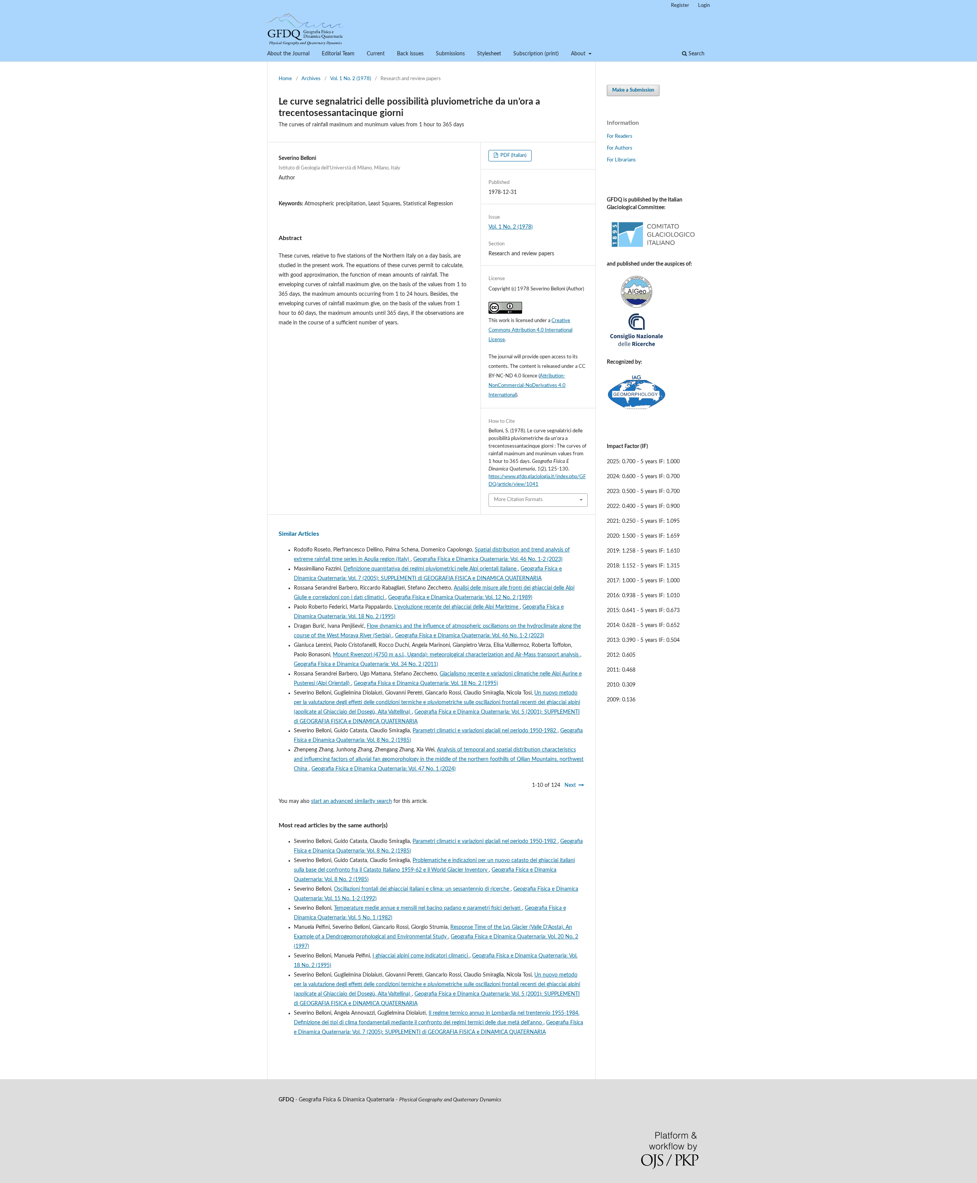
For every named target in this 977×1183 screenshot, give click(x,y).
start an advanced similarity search (351, 801)
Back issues (410, 53)
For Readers (619, 136)
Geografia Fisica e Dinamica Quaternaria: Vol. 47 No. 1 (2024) (383, 769)
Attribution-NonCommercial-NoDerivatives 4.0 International (527, 386)
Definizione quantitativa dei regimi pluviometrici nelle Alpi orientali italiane (430, 569)
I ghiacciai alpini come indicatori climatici (420, 956)
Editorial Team (338, 53)
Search (696, 53)
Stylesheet (489, 53)
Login (704, 5)
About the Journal (288, 53)
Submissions (450, 53)
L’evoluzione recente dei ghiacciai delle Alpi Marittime (457, 607)
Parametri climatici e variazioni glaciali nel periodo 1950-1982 (485, 730)
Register (680, 5)
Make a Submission (633, 90)
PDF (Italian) (512, 155)
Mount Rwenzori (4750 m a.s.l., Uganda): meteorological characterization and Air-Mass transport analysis (456, 655)
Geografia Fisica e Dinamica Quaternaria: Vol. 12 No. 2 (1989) (460, 597)
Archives (311, 78)
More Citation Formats (518, 499)
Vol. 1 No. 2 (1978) (350, 78)
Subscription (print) (536, 53)
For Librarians (621, 160)
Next (570, 785)
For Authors (619, 148)
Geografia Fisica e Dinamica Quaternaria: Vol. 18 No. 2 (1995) (426, 683)
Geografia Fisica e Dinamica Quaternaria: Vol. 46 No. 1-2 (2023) (488, 559)
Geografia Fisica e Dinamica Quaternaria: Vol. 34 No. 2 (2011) (366, 664)
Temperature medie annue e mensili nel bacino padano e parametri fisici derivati (428, 908)
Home (285, 78)
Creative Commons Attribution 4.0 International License (530, 330)
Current (376, 53)
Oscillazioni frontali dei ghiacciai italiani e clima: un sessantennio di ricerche (422, 889)
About (579, 53)
